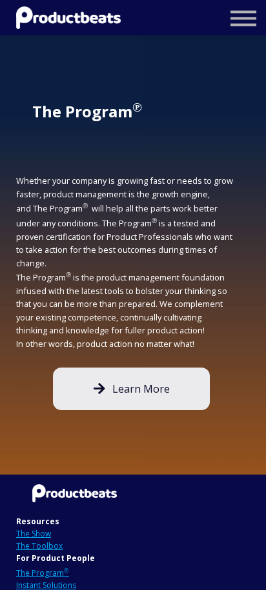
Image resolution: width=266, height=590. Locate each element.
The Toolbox (39, 545)
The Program (42, 572)
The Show (33, 533)
